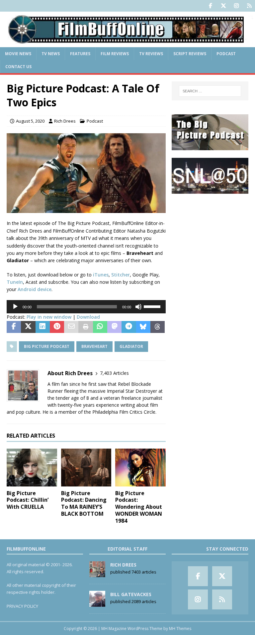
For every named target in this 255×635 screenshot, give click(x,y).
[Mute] (138, 306)
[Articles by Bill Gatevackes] (97, 603)
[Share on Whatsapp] (100, 327)
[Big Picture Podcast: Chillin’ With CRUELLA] (32, 467)
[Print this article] (85, 327)
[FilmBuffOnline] (127, 43)
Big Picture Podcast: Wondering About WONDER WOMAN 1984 (138, 506)
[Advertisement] (210, 234)
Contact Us (18, 66)
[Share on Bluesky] (143, 327)
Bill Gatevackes (130, 594)
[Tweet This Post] (28, 327)
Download (88, 317)
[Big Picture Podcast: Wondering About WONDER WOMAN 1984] (140, 467)
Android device (34, 289)
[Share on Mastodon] (114, 327)
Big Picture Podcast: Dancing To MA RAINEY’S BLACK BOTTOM (84, 503)
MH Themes (180, 628)
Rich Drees (65, 121)
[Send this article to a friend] (71, 327)
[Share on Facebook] (14, 327)
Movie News (18, 53)
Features (80, 53)
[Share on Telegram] (129, 327)
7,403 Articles (114, 373)
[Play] (15, 306)
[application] (86, 306)
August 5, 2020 (30, 121)
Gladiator (131, 346)
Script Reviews (189, 53)
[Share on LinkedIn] (43, 327)
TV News (51, 53)
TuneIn (15, 282)
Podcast (226, 53)
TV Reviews (151, 53)
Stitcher (120, 274)
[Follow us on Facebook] (210, 6)
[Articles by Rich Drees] (97, 574)
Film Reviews (115, 53)
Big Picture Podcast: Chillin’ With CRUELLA (27, 500)
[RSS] (249, 6)
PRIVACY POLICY (22, 606)
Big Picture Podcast (46, 346)
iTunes (101, 274)
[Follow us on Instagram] (236, 6)
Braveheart (94, 346)
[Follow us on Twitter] (223, 6)
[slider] (153, 306)
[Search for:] (210, 91)
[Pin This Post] (57, 327)
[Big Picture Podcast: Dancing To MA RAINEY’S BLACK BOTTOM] (86, 467)
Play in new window (49, 317)
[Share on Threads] (157, 327)
